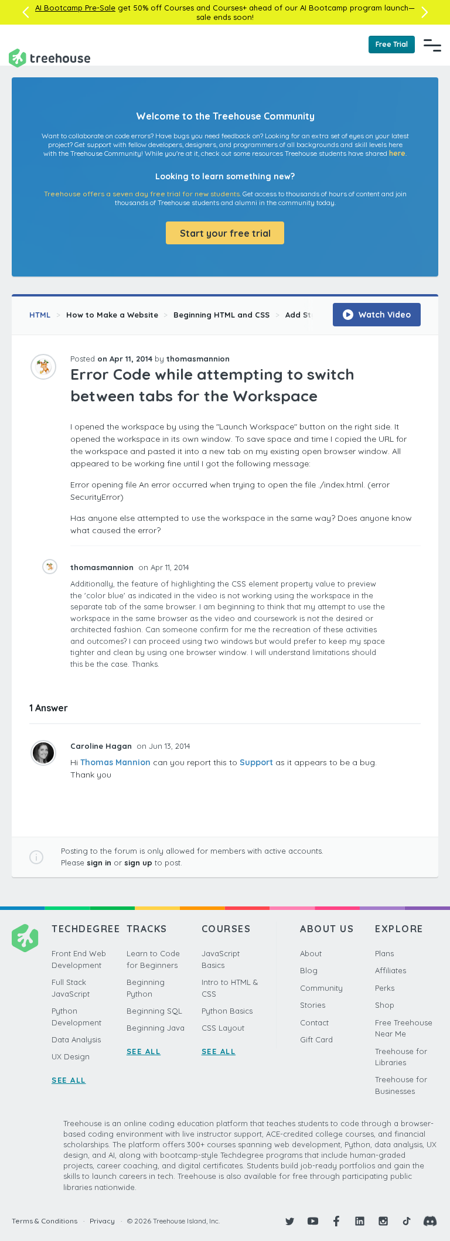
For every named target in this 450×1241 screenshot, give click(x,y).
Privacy (102, 1220)
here (397, 153)
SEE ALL (69, 1080)
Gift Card (316, 1039)
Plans (384, 953)
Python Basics (227, 1010)
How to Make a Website (112, 314)
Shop (384, 1005)
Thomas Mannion (115, 762)
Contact (314, 1022)
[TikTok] (406, 1221)
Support (256, 762)
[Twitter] (289, 1221)
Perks (384, 988)
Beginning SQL (154, 1010)
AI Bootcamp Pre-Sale (75, 7)
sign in (99, 862)
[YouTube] (313, 1221)
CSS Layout (223, 1027)
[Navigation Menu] (432, 45)
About (311, 953)
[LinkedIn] (360, 1221)
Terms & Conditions (44, 1220)
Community (321, 988)
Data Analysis (76, 1039)
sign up (138, 862)
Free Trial (392, 44)
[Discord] (430, 1221)
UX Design (71, 1056)
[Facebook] (336, 1221)
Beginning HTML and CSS (221, 314)
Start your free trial (225, 233)
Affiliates (390, 970)
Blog (309, 970)
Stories (312, 1005)
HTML (39, 314)
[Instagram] (383, 1221)
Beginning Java (156, 1027)
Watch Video (383, 314)
